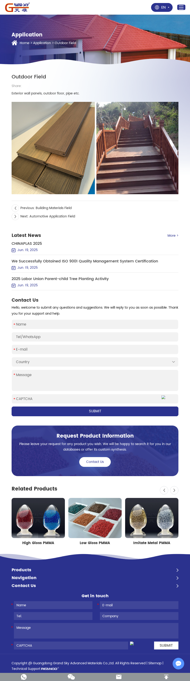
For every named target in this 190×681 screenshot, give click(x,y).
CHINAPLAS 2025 (27, 243)
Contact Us (95, 462)
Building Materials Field (54, 208)
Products (21, 570)
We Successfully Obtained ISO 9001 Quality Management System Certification (85, 261)
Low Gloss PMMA (95, 543)
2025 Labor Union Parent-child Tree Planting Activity (60, 279)
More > (173, 235)
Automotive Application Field (52, 216)
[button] (164, 490)
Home (24, 43)
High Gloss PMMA (38, 543)
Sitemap (155, 663)
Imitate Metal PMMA (151, 543)
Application (42, 43)
